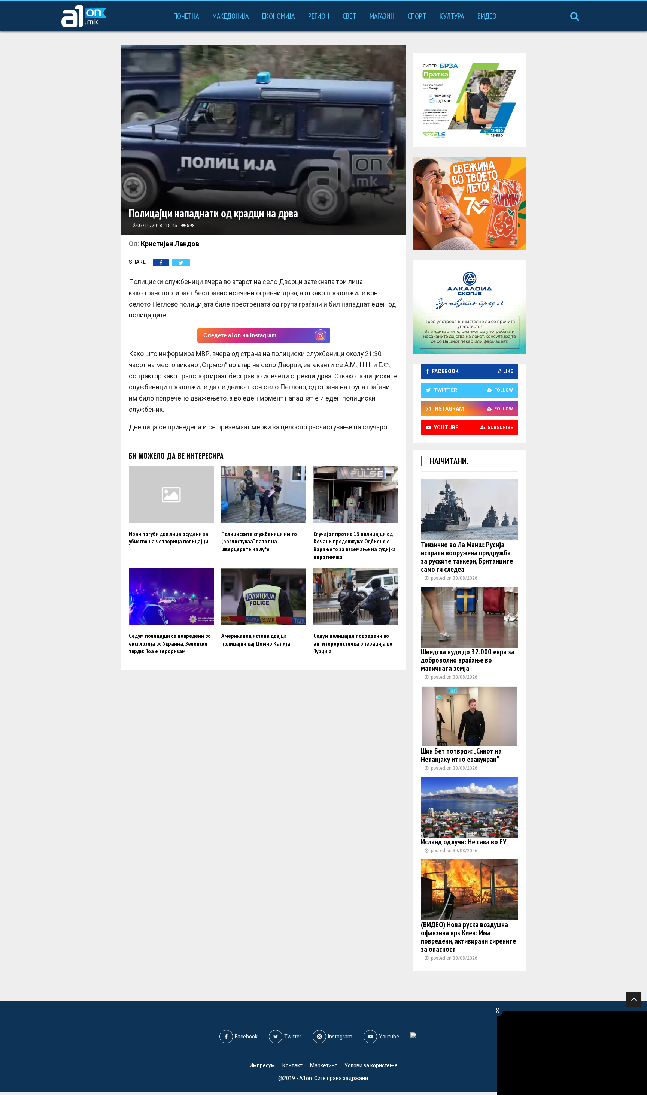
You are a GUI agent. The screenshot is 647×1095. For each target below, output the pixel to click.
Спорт (417, 16)
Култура (452, 16)
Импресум (262, 1065)
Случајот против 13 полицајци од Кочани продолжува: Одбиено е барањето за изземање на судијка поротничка (354, 545)
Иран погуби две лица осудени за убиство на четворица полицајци (168, 537)
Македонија (230, 16)
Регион (318, 16)
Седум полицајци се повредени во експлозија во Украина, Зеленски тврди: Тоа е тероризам (170, 643)
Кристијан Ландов (170, 244)
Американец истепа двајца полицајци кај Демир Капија (255, 639)
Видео (486, 16)
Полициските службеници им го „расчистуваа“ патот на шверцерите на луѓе (259, 541)
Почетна (186, 16)
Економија (278, 16)
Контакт (292, 1065)
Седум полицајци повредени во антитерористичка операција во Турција (352, 643)
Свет (349, 16)
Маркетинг (323, 1065)
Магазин (382, 16)
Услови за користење (371, 1065)
